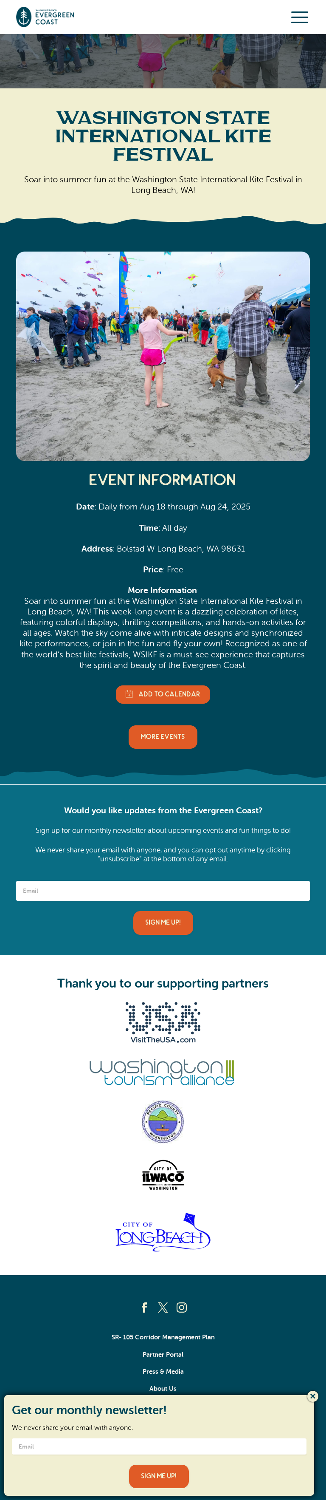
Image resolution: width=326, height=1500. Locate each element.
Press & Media (163, 1371)
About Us (163, 1388)
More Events (163, 737)
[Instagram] (182, 1307)
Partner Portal (163, 1354)
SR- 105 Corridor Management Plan (163, 1337)
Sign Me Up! (163, 922)
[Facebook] (144, 1307)
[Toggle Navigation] (299, 17)
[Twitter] (163, 1307)
